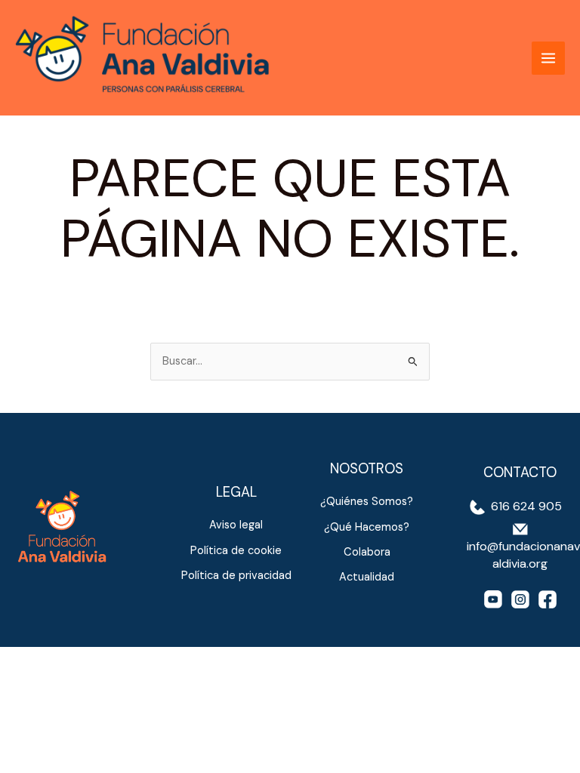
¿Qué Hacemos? (366, 527)
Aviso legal (236, 525)
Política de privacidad (236, 575)
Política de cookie (236, 551)
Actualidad (366, 577)
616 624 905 (525, 506)
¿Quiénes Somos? (366, 501)
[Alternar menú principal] (548, 58)
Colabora (367, 552)
